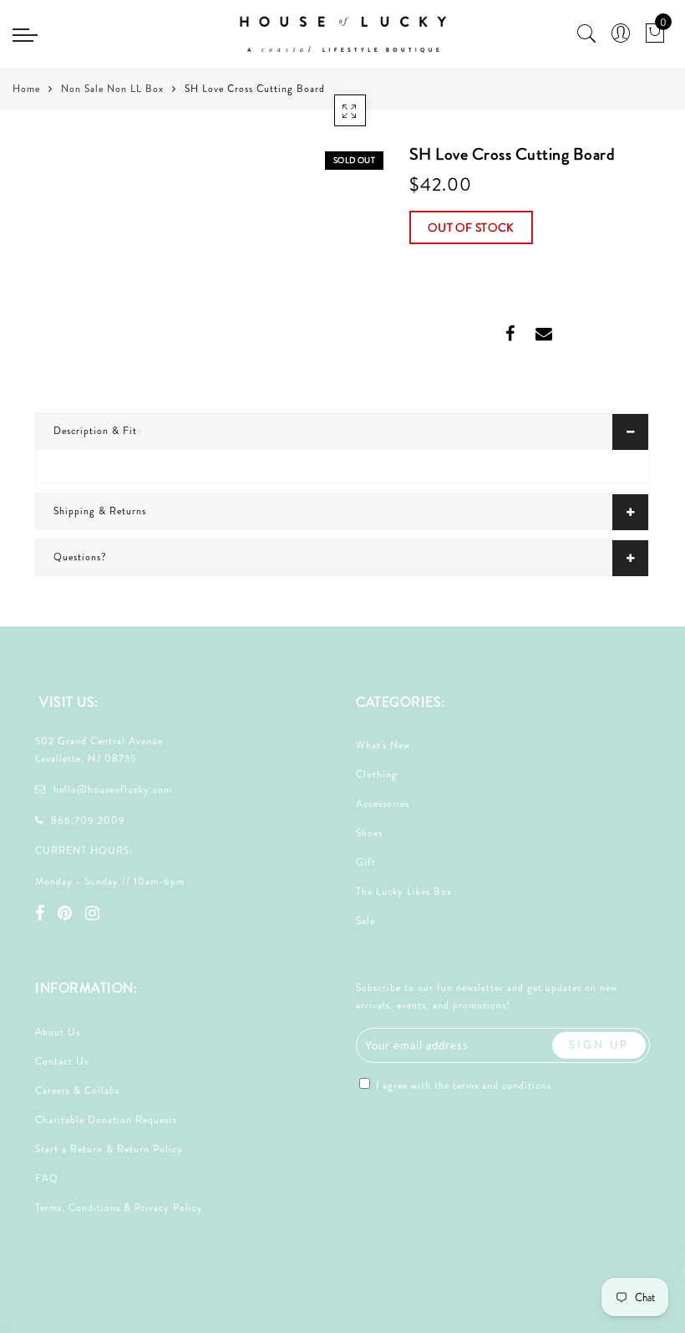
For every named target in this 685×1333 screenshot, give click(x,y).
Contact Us (62, 1061)
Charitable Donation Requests (106, 1119)
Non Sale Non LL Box (112, 88)
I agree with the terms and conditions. (464, 1085)
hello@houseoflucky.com (112, 789)
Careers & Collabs (77, 1090)
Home (26, 88)
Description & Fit (95, 430)
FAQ (46, 1178)
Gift (366, 862)
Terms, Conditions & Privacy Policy (119, 1207)
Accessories (382, 803)
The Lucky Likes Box (404, 891)
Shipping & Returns (99, 510)
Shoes (369, 832)
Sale (365, 920)
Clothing (377, 774)
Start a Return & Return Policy (109, 1149)
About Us (57, 1031)
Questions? (80, 556)
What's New (383, 745)
